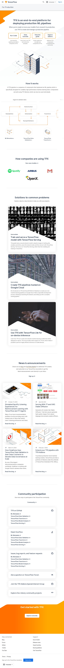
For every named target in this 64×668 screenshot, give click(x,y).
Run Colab (13, 36)
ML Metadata (15, 514)
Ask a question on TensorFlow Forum (25, 575)
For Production (7, 7)
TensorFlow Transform (18, 518)
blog (22, 366)
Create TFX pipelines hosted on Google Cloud (26, 286)
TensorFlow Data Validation (20, 516)
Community (31, 502)
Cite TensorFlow (37, 650)
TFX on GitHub (16, 511)
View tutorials (25, 35)
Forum (3, 642)
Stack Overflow (17, 532)
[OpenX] (32, 178)
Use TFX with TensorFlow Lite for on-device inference (26, 334)
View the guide (37, 35)
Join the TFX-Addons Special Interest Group (27, 584)
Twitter (4, 647)
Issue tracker (36, 639)
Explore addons (50, 35)
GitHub (4, 645)
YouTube (4, 650)
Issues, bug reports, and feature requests (26, 553)
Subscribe (28, 660)
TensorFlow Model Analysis (20, 521)
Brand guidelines (37, 647)
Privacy (9, 656)
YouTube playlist (31, 366)
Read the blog (9, 424)
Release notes (36, 642)
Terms (3, 656)
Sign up (31, 376)
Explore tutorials (32, 616)
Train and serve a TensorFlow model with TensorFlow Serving (26, 238)
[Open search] (43, 2)
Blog (3, 639)
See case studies (31, 163)
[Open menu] (2, 2)
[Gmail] (49, 171)
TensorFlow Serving (17, 523)
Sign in (60, 2)
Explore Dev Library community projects (26, 593)
